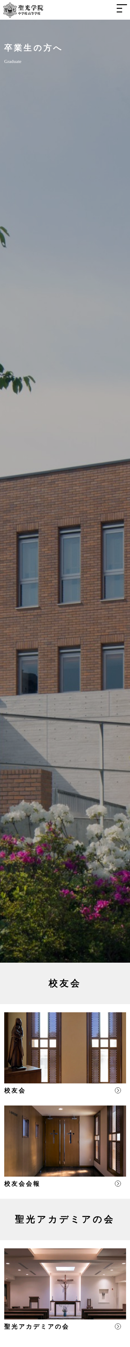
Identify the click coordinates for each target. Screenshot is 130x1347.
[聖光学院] (23, 14)
